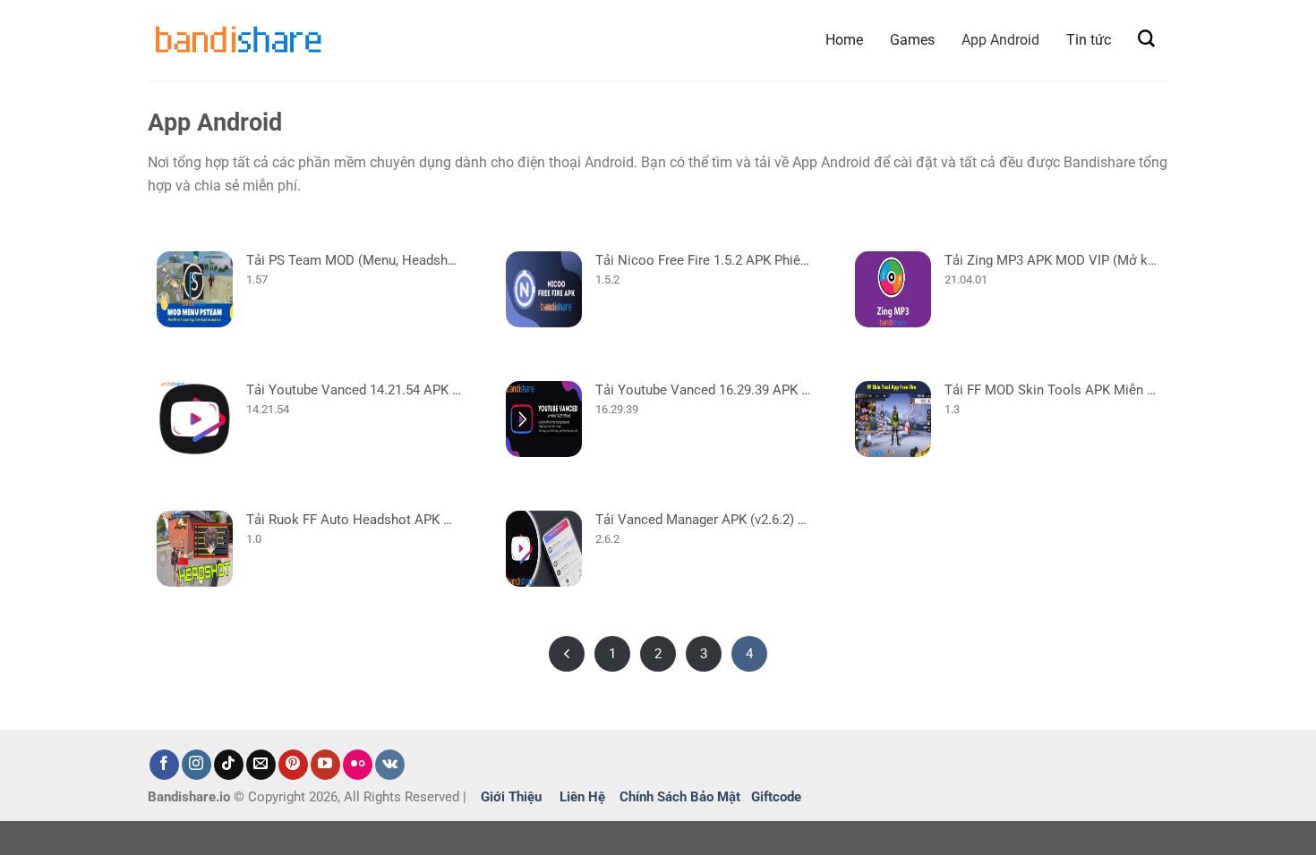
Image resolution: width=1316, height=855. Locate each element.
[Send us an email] (261, 764)
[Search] (1146, 39)
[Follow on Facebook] (164, 764)
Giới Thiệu (511, 797)
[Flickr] (357, 764)
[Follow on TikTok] (229, 764)
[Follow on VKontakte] (390, 764)
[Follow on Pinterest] (293, 764)
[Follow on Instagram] (196, 764)
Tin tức (1088, 39)
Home (844, 39)
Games (912, 39)
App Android (1000, 39)
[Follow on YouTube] (325, 764)
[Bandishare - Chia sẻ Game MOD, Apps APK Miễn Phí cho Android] (237, 39)
